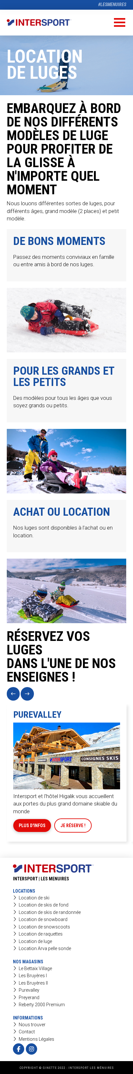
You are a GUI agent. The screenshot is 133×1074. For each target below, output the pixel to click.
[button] (119, 22)
